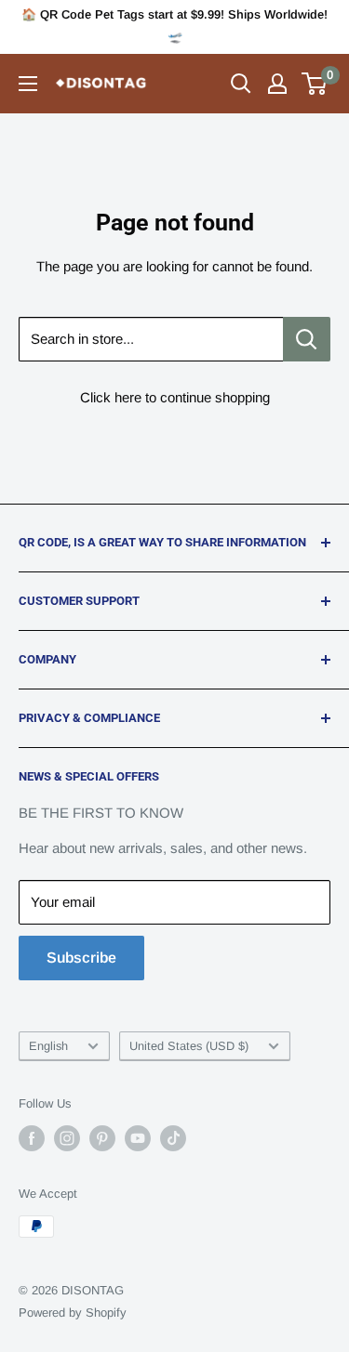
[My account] (277, 83)
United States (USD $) (188, 1046)
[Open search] (241, 83)
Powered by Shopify (73, 1312)
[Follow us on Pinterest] (102, 1138)
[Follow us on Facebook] (32, 1138)
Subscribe (81, 957)
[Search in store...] (306, 339)
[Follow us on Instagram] (67, 1138)
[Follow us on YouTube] (138, 1138)
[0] (315, 83)
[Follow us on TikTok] (173, 1138)
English (48, 1046)
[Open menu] (28, 83)
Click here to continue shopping (175, 397)
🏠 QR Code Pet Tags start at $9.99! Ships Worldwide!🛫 (174, 25)
